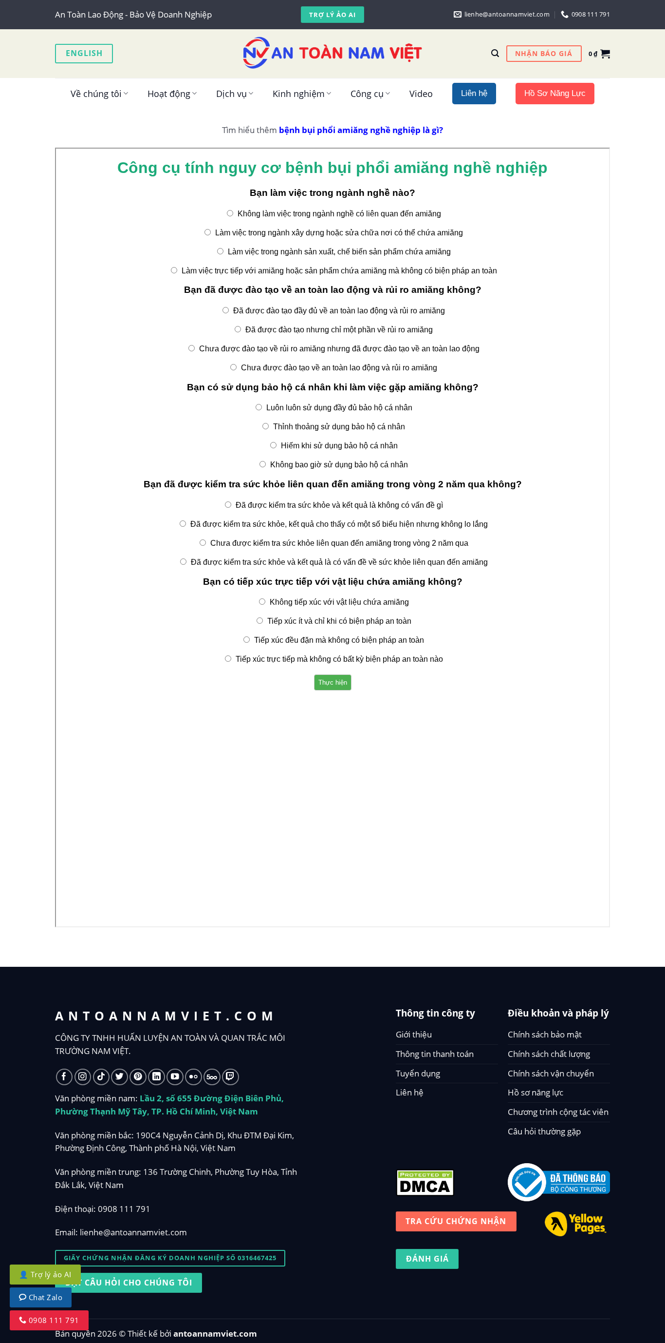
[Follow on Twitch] (230, 1077)
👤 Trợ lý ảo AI (45, 1274)
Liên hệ (410, 1092)
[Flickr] (193, 1077)
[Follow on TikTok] (101, 1077)
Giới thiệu (414, 1034)
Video (421, 93)
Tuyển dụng (418, 1073)
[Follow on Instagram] (83, 1077)
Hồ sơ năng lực (535, 1092)
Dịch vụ (231, 93)
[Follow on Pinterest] (138, 1077)
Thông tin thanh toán (435, 1053)
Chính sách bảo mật (545, 1034)
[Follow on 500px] (212, 1077)
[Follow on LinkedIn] (156, 1077)
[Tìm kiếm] (495, 53)
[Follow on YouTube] (175, 1077)
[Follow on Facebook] (64, 1077)
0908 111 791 (124, 1208)
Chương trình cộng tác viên (558, 1111)
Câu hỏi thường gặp (544, 1131)
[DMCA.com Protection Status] (425, 1180)
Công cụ (367, 93)
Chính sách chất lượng (549, 1053)
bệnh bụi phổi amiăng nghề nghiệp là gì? (361, 129)
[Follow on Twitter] (119, 1077)
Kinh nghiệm (299, 93)
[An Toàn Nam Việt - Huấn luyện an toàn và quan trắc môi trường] (332, 53)
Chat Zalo (44, 1297)
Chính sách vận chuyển (551, 1073)
